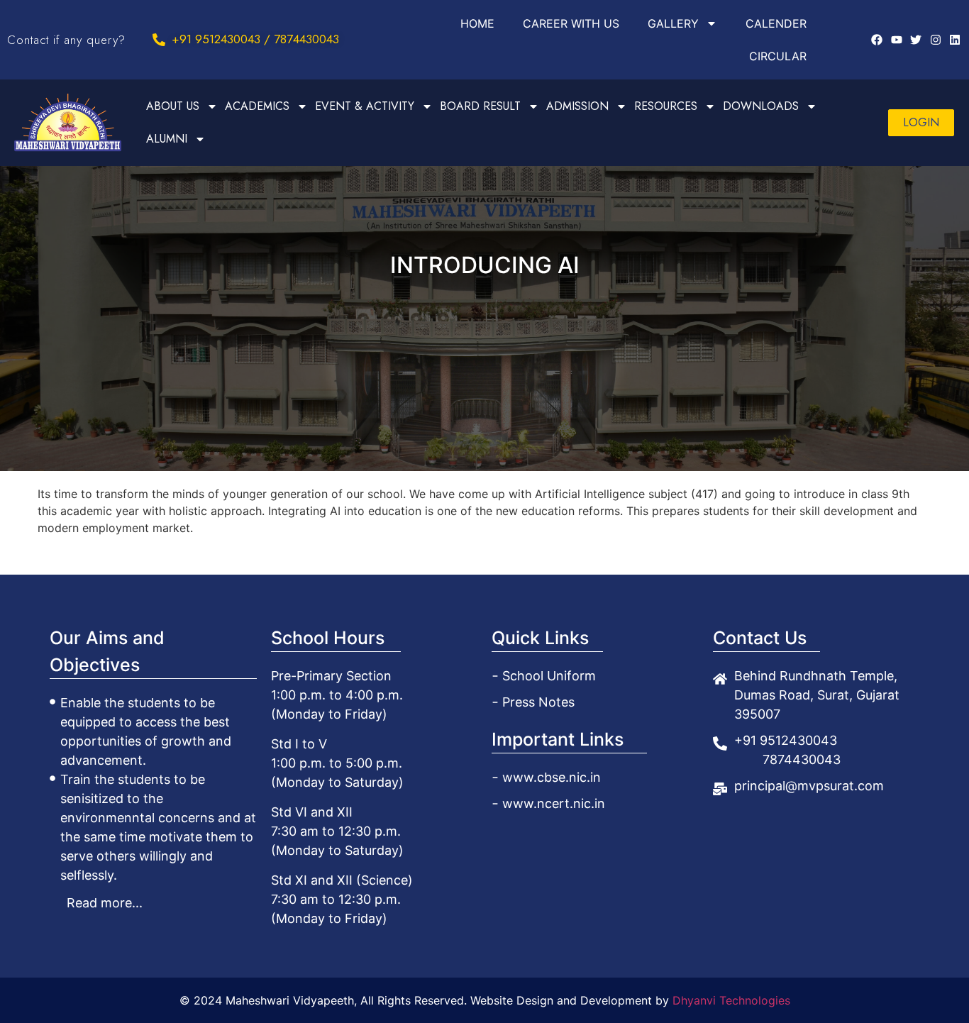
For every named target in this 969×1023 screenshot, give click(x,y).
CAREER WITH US (571, 23)
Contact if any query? (66, 39)
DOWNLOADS (761, 106)
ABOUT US (172, 106)
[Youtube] (896, 40)
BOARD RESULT (480, 106)
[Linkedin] (955, 40)
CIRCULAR (778, 56)
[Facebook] (877, 40)
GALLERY (673, 23)
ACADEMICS (257, 106)
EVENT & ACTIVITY (364, 106)
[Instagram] (935, 40)
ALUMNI (166, 139)
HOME (477, 23)
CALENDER (776, 23)
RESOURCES (665, 106)
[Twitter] (916, 40)
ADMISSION (577, 106)
